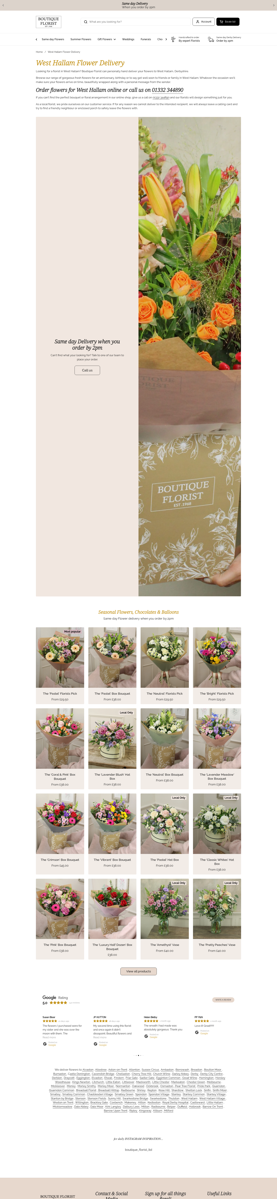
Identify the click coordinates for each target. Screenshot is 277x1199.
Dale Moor (96, 1106)
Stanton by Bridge (62, 1098)
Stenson (80, 1098)
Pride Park (204, 1086)
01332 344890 (167, 89)
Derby (195, 1073)
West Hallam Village (212, 1098)
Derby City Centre (211, 1073)
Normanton (123, 1086)
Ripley (133, 1110)
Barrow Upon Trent (115, 1110)
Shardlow (178, 1090)
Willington (82, 1102)
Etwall (108, 1077)
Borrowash (183, 1069)
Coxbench (116, 1102)
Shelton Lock (193, 1090)
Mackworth (143, 1082)
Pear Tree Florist (185, 1086)
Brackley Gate (99, 1102)
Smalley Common (73, 1094)
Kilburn (157, 1110)
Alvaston (87, 1069)
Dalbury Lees (131, 1106)
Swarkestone (158, 1098)
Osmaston (167, 1086)
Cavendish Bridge (103, 1073)
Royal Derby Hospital (175, 1102)
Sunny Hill (114, 1098)
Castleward (197, 1102)
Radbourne (128, 1090)
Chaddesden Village (100, 1094)
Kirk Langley (113, 1106)
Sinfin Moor (220, 1090)
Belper (171, 1106)
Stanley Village (216, 1094)
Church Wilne (161, 1073)
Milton (145, 1106)
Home (39, 51)
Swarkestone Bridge (135, 1098)
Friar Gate (132, 1077)
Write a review (223, 1000)
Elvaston (97, 1077)
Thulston (173, 1098)
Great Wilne (189, 1077)
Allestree (101, 1069)
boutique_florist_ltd (138, 1149)
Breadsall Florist (86, 1090)
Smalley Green (124, 1094)
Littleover (128, 1082)
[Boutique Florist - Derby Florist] (48, 21)
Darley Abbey (180, 1073)
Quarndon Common (61, 1090)
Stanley (176, 1094)
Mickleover (58, 1086)
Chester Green (196, 1082)
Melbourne (214, 1082)
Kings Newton (81, 1082)
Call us (87, 370)
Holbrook (195, 1106)
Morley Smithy (87, 1086)
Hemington (206, 1077)
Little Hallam (215, 1102)
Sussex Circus (151, 1069)
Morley (71, 1086)
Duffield (182, 1106)
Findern (119, 1077)
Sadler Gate (147, 1077)
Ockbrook (152, 1086)
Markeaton (178, 1082)
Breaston (196, 1069)
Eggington (83, 1077)
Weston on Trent (63, 1102)
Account (206, 21)
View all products (138, 971)
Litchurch (98, 1082)
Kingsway (145, 1110)
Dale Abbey (81, 1106)
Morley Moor (106, 1086)
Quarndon (219, 1086)
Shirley (141, 1090)
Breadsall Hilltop (108, 1090)
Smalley (55, 1094)
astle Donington (80, 1073)
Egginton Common (168, 1077)
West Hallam (189, 1098)
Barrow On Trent (213, 1106)
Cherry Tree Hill (142, 1073)
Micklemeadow (62, 1106)
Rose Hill (164, 1090)
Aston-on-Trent (117, 1069)
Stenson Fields (97, 1098)
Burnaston (60, 1073)
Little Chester (160, 1082)
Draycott (69, 1077)
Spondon (141, 1094)
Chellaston (123, 1073)
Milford (168, 1110)
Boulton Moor (213, 1069)
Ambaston (167, 1069)
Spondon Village (159, 1094)
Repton (152, 1090)
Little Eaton (113, 1082)
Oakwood (138, 1086)
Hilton (142, 1102)
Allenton (134, 1069)
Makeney (131, 1102)
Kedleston (154, 1102)
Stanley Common (194, 1094)
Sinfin (207, 1090)
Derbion (57, 1077)
